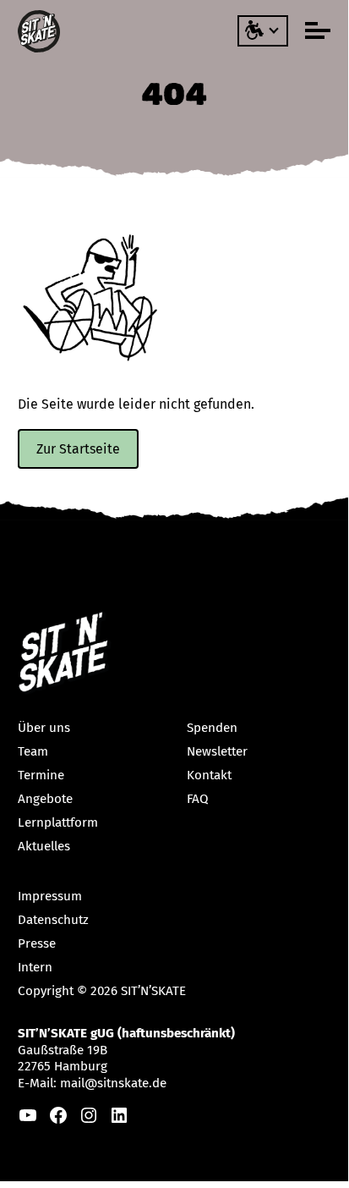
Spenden (212, 727)
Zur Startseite (78, 449)
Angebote (45, 798)
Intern (35, 967)
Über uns (44, 727)
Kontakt (209, 775)
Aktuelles (44, 846)
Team (33, 751)
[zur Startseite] (41, 31)
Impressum (50, 896)
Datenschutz (53, 919)
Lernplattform (58, 822)
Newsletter (217, 751)
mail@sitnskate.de (113, 1083)
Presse (37, 943)
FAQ (198, 798)
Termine (41, 775)
